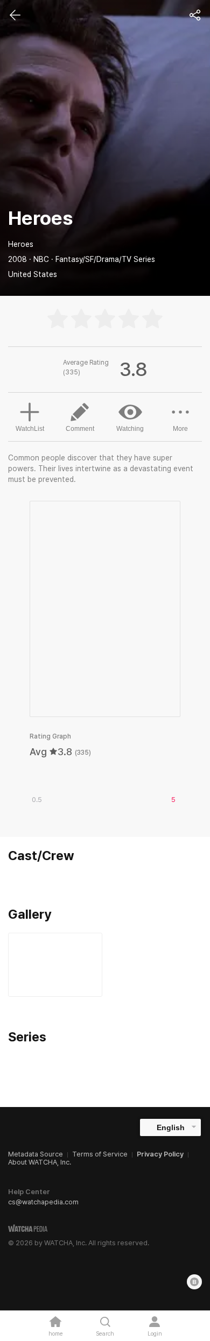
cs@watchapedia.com (43, 1202)
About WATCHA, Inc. (39, 1162)
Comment (80, 428)
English (171, 1127)
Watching (130, 428)
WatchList (30, 428)
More (180, 428)
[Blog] (194, 1281)
